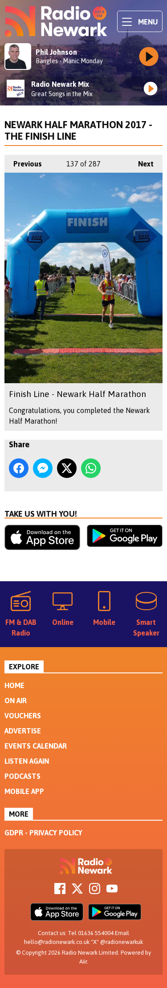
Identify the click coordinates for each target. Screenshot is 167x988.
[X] (77, 891)
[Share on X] (67, 468)
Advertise (22, 731)
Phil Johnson (56, 52)
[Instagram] (94, 891)
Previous (23, 164)
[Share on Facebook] (19, 468)
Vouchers (22, 716)
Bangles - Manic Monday (69, 61)
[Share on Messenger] (43, 468)
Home (14, 685)
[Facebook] (59, 891)
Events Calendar (35, 746)
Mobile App (24, 791)
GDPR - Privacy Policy (43, 833)
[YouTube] (112, 891)
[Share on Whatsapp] (91, 468)
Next (141, 164)
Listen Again (26, 761)
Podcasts (22, 776)
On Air (15, 700)
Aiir (83, 961)
